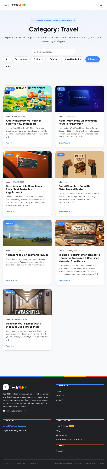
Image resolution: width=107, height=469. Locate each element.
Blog (58, 430)
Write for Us (61, 435)
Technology (21, 59)
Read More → (12, 143)
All (7, 59)
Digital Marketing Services (15, 430)
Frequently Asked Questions (69, 439)
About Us (60, 395)
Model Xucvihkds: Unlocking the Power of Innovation (78, 122)
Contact (59, 400)
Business (38, 59)
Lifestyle (92, 59)
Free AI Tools (64, 426)
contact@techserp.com (16, 411)
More (8, 66)
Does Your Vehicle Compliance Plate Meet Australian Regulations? (24, 189)
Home (58, 391)
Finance (54, 59)
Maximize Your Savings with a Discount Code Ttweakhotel (23, 325)
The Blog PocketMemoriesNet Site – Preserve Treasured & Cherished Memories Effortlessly (79, 258)
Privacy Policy (61, 451)
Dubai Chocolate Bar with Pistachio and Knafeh (74, 187)
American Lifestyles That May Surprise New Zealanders (23, 122)
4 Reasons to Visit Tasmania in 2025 (27, 254)
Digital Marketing (73, 59)
